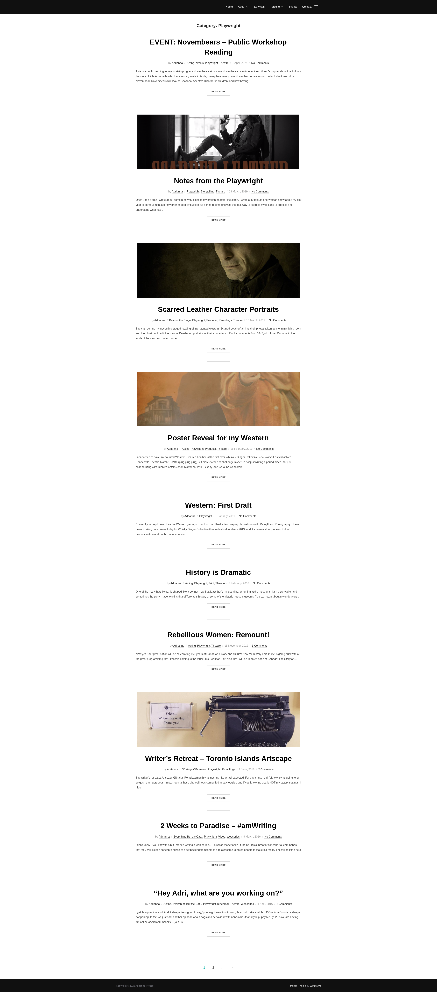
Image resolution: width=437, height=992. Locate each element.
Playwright (211, 63)
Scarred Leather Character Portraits (218, 309)
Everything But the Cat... (188, 836)
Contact (307, 6)
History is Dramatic (218, 572)
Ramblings (225, 320)
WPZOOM (315, 985)
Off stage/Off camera (194, 769)
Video (221, 836)
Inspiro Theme (298, 985)
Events (293, 6)
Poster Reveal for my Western (218, 438)
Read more (221, 91)
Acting (190, 63)
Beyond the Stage (180, 320)
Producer (211, 320)
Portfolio (275, 6)
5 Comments (259, 645)
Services (259, 6)
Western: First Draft (218, 505)
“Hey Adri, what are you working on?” (218, 893)
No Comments (260, 63)
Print (211, 583)
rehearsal (223, 904)
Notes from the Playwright (218, 181)
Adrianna (177, 63)
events (200, 63)
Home (229, 6)
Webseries (233, 836)
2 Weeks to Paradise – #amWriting (218, 826)
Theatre (224, 63)
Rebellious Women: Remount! (218, 635)
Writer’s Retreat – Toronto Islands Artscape (218, 759)
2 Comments (266, 769)
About (241, 6)
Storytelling (207, 191)
